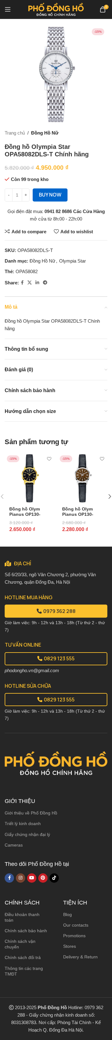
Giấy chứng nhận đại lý (27, 834)
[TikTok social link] (54, 878)
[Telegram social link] (45, 282)
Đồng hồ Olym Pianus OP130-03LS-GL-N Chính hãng (80, 517)
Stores (69, 946)
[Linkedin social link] (37, 282)
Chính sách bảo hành (26, 930)
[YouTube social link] (31, 878)
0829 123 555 (59, 658)
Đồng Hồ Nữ (44, 132)
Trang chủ (15, 132)
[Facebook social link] (22, 282)
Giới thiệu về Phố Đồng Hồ (31, 812)
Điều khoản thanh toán (22, 917)
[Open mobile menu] (8, 9)
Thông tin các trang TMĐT (24, 971)
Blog (67, 914)
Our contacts (75, 925)
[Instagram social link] (20, 878)
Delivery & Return (80, 956)
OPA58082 (27, 271)
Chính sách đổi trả (23, 957)
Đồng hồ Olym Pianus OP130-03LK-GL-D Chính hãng (28, 517)
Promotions (74, 935)
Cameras (14, 845)
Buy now (50, 194)
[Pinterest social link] (43, 878)
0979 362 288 (59, 611)
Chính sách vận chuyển (20, 944)
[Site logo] (56, 9)
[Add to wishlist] (49, 458)
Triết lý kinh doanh (23, 823)
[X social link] (30, 282)
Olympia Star (72, 261)
